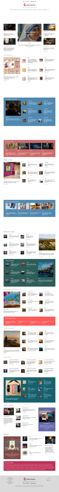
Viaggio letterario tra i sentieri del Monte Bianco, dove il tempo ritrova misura (15, 265)
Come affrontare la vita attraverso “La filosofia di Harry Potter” (48, 395)
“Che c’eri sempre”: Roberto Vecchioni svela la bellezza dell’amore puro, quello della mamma (32, 120)
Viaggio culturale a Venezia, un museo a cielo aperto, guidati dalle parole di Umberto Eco (14, 244)
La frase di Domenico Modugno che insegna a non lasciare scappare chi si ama (49, 341)
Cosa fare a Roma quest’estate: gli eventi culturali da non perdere (35, 446)
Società (10, 234)
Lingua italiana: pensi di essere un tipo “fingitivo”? (23, 322)
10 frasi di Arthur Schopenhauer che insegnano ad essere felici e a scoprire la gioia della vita (33, 349)
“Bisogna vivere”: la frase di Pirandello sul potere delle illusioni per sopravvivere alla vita (9, 34)
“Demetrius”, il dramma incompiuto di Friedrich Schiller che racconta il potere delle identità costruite (12, 454)
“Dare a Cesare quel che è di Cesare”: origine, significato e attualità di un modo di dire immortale (31, 362)
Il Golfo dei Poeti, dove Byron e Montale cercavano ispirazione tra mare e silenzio (46, 254)
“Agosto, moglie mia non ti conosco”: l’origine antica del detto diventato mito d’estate (33, 294)
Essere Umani (45, 31)
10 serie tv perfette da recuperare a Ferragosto (28, 425)
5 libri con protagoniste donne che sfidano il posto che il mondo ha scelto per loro (50, 70)
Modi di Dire (16, 359)
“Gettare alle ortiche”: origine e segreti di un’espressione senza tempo (49, 371)
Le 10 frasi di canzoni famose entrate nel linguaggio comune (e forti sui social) (50, 310)
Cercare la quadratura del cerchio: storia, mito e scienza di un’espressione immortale (49, 362)
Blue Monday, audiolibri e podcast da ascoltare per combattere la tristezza (48, 382)
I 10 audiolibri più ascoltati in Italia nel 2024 (48, 389)
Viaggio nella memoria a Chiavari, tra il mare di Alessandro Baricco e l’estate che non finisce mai (30, 281)
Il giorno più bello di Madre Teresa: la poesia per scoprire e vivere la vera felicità (29, 46)
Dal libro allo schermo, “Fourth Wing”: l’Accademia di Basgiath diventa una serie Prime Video (29, 410)
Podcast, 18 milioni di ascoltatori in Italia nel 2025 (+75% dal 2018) (12, 399)
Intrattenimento (6, 416)
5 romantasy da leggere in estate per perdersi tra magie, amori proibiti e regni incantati (50, 60)
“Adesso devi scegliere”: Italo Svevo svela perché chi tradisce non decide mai (13, 119)
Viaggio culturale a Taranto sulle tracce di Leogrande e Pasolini (14, 236)
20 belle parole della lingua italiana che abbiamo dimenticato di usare (11, 312)
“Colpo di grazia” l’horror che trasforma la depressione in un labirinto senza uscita (49, 78)
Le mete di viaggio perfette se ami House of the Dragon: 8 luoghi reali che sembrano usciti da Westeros (15, 281)
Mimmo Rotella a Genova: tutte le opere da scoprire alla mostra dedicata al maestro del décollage (33, 173)
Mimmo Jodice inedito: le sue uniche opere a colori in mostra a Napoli (49, 165)
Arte (4, 179)
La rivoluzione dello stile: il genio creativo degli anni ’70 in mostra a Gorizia (11, 182)
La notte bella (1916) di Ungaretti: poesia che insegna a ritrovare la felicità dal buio (35, 153)
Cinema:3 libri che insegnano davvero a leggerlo (35, 453)
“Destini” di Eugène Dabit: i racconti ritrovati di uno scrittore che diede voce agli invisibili (33, 70)
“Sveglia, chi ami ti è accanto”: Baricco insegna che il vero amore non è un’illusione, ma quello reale (48, 111)
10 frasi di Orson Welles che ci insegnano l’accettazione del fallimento (35, 439)
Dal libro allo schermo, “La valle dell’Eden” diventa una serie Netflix (29, 418)
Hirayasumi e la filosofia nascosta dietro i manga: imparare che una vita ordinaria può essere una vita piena (33, 78)
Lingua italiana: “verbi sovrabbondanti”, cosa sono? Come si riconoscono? (35, 322)
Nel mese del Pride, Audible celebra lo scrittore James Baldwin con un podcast (32, 395)
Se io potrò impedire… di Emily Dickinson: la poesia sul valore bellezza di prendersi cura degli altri (11, 153)
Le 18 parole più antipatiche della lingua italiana (33, 302)
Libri (28, 57)
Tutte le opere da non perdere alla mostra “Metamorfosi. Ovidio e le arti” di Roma (50, 173)
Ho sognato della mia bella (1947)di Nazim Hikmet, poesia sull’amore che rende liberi (47, 153)
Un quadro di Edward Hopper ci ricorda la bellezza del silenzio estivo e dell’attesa (11, 213)
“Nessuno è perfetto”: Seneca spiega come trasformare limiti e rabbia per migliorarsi (48, 103)
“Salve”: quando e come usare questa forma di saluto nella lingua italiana (49, 302)
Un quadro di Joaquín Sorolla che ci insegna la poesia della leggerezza (23, 213)
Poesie (29, 42)
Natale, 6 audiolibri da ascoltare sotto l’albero (31, 389)
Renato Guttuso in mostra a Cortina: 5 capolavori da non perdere (32, 181)
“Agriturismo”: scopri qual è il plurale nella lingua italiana (32, 310)
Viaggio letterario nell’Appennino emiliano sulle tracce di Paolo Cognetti (31, 272)
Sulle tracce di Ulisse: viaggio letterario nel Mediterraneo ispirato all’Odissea (45, 281)
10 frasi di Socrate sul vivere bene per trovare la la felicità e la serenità (49, 333)
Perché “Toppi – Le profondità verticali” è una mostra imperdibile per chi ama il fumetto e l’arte (50, 181)
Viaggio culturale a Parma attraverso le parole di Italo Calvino (13, 252)
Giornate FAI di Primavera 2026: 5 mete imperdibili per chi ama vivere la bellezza (31, 252)
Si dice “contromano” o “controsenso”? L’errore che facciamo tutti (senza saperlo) (49, 294)
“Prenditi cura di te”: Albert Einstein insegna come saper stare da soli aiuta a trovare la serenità (32, 111)
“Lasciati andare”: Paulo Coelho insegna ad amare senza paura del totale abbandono (33, 103)
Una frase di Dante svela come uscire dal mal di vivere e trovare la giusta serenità (33, 341)
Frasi (4, 31)
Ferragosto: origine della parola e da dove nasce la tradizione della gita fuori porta (14, 362)
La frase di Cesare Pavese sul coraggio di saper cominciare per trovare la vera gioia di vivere (11, 351)
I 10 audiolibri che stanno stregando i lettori (32, 382)
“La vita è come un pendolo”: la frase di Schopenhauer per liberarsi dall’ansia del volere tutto (33, 333)
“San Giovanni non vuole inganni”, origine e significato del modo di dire (32, 371)
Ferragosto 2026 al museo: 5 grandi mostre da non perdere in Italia (32, 165)
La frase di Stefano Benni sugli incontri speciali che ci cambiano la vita (50, 349)
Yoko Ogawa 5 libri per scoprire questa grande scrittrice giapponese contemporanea (11, 77)
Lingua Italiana (6, 309)
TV (9, 416)
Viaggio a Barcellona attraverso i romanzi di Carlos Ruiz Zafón (31, 264)
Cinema (52, 445)
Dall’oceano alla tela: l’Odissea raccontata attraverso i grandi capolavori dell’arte (46, 213)
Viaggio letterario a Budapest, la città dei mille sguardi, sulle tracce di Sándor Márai (15, 272)
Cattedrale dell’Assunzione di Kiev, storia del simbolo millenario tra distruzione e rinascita (31, 244)
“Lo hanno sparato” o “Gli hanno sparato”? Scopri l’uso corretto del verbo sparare (48, 49)
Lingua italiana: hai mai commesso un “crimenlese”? (47, 322)
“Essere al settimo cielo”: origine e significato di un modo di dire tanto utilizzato (14, 371)
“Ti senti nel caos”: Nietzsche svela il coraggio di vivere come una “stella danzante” (48, 34)
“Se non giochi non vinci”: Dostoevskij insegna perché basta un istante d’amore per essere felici (48, 120)
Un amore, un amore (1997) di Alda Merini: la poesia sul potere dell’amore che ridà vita (23, 153)
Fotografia (47, 162)
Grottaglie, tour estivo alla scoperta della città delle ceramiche (29, 237)
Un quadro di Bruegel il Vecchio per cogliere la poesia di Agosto (35, 213)
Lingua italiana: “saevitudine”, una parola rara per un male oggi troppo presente (11, 322)
